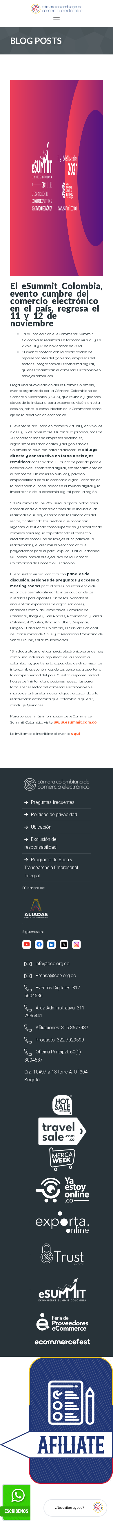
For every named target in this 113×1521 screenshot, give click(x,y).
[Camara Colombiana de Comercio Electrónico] (56, 8)
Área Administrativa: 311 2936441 (54, 1011)
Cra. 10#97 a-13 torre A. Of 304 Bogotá (56, 1076)
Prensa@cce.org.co (55, 975)
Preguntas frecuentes (52, 802)
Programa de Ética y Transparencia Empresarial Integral (51, 867)
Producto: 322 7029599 (59, 1040)
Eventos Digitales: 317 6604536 (52, 991)
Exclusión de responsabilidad (40, 843)
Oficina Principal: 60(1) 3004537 (52, 1055)
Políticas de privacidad (53, 814)
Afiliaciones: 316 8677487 (61, 1027)
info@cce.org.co (52, 963)
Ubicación (40, 827)
